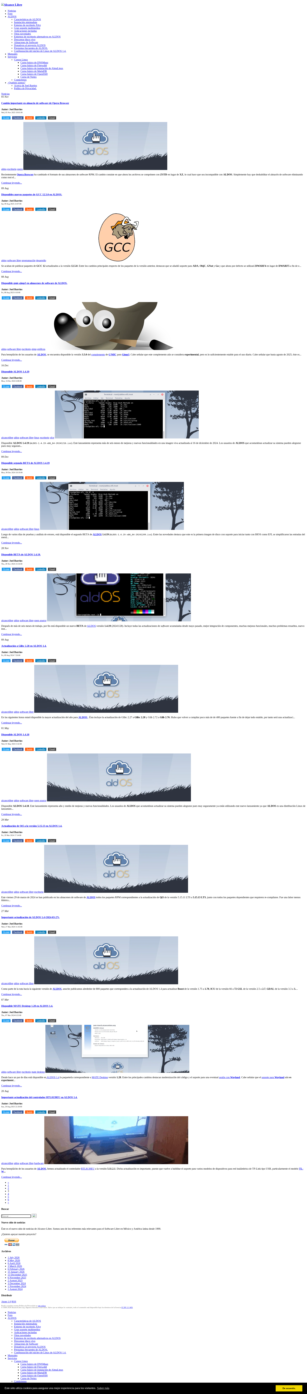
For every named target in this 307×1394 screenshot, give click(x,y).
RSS (14, 1301)
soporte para (273, 1077)
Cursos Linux (21, 59)
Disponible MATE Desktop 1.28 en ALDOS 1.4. (27, 1006)
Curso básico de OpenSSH (34, 74)
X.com (6, 117)
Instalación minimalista (25, 22)
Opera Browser (25, 174)
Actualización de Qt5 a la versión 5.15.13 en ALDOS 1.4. (31, 826)
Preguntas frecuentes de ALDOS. (31, 48)
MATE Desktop (100, 1077)
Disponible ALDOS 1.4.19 (15, 371)
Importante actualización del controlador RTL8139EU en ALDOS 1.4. (39, 1097)
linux (36, 437)
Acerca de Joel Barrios (25, 85)
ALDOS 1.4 (52, 1077)
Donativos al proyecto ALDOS (30, 45)
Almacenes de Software (26, 42)
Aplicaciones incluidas (25, 31)
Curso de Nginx (28, 77)
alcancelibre (7, 437)
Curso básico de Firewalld (33, 65)
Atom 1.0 (6, 1301)
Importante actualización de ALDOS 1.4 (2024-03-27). (30, 917)
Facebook (18, 117)
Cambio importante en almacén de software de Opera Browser (35, 103)
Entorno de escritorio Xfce (27, 25)
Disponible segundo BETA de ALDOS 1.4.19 (25, 463)
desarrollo (41, 260)
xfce (52, 437)
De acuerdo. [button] (289, 1388)
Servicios (12, 56)
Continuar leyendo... (11, 182)
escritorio (11, 169)
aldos (4, 169)
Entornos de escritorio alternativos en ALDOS (37, 36)
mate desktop (38, 1072)
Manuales (12, 54)
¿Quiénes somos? (16, 82)
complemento (98, 354)
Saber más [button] (103, 1388)
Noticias (12, 10)
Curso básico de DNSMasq (34, 62)
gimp (34, 349)
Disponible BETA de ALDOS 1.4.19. (21, 554)
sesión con (229, 1077)
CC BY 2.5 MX (127, 1307)
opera (20, 169)
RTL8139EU (87, 1168)
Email (52, 117)
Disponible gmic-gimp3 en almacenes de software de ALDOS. (34, 283)
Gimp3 (125, 354)
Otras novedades (22, 33)
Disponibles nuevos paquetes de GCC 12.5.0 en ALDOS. (31, 194)
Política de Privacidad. (25, 88)
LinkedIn (41, 117)
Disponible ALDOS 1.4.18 (15, 734)
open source (40, 620)
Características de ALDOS (27, 19)
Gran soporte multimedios (27, 28)
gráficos (41, 349)
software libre (14, 260)
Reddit (29, 117)
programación (28, 260)
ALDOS (12, 16)
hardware (39, 1163)
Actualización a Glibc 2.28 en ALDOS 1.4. (24, 646)
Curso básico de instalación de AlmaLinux (41, 68)
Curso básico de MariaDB (33, 71)
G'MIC (112, 354)
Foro (10, 13)
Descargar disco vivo (24, 39)
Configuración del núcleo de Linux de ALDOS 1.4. (40, 51)
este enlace (42, 1306)
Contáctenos (20, 79)
